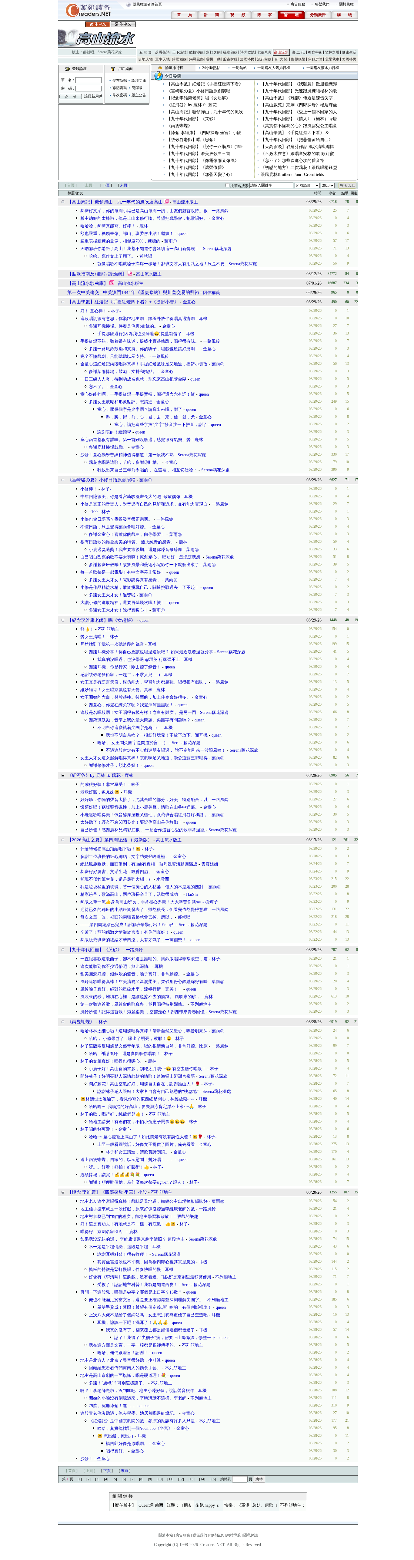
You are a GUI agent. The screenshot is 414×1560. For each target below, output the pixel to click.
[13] (192, 1479)
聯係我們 (199, 1535)
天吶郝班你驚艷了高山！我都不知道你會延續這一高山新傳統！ (139, 248)
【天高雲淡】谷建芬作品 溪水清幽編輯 (297, 146)
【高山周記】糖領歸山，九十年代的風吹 (205, 112)
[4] (106, 1479)
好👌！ (87, 629)
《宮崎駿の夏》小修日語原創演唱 (198, 91)
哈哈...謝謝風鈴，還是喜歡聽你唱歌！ (124, 1053)
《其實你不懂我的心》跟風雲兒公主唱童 (299, 126)
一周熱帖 (239, 68)
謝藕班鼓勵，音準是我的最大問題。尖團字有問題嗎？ (140, 720)
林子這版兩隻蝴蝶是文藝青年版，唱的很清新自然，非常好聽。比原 (144, 1046)
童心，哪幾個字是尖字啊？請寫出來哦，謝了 (139, 409)
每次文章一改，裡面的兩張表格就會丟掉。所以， (127, 917)
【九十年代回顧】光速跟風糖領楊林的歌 (299, 91)
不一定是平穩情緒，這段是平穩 (118, 1247)
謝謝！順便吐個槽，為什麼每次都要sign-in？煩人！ (137, 1182)
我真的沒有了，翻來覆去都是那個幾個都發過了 (150, 1330)
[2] (88, 1479)
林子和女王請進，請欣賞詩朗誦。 (137, 1152)
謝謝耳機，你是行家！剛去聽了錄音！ (125, 667)
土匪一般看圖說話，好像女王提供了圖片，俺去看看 (146, 1144)
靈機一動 (213, 59)
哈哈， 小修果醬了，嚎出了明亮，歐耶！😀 (130, 1038)
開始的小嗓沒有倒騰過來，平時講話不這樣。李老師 (137, 1398)
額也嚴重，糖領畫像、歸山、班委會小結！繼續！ (127, 233)
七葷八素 (264, 52)
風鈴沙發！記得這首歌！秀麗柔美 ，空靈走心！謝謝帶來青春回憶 (142, 1012)
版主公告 (139, 95)
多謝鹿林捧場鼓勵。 (108, 447)
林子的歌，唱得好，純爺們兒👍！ (112, 1114)
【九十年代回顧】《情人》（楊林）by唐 (299, 119)
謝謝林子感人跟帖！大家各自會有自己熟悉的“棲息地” (148, 1091)
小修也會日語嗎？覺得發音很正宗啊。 (116, 519)
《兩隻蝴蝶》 (179, 126)
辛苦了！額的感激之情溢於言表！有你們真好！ (124, 932)
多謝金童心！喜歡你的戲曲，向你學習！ (127, 534)
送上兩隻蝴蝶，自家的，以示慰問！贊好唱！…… (127, 1159)
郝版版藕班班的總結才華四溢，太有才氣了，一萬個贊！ (133, 940)
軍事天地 (162, 59)
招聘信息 (216, 1535)
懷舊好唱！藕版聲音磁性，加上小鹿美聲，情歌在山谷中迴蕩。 (139, 807)
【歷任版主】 (123, 1505)
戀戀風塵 (196, 59)
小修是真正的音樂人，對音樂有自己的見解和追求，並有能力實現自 (144, 504)
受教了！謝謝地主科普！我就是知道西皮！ (137, 1284)
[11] (170, 1479)
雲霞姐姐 (209, 864)
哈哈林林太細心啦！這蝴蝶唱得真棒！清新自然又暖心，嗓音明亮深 (144, 1031)
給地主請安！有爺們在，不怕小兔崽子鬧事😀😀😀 (137, 1122)
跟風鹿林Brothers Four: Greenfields (292, 174)
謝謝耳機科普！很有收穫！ (122, 1254)
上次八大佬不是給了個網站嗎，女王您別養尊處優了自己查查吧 (148, 1315)
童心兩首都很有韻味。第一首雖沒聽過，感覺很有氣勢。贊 (135, 439)
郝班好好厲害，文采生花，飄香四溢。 (116, 871)
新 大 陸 (281, 59)
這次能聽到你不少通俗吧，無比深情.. (115, 966)
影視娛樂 (298, 59)
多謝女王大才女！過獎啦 (112, 595)
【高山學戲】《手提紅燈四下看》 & (295, 132)
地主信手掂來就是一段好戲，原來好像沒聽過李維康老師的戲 (137, 1209)
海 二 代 (298, 52)
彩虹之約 (213, 52)
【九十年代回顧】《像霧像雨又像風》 (203, 160)
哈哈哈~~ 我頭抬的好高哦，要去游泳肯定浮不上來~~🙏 (141, 1106)
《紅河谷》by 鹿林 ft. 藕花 (192, 105)
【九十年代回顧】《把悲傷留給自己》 (297, 139)
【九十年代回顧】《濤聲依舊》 (196, 167)
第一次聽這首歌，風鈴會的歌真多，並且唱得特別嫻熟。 (133, 1004)
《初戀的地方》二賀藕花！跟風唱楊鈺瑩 (299, 167)
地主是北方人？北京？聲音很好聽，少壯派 (120, 1360)
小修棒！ (88, 489)
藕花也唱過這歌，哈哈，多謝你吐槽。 (125, 462)
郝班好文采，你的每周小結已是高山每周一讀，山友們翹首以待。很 (144, 211)
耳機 (203, 318)
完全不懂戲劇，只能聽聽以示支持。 (114, 356)
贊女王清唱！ (93, 637)
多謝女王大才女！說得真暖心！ (118, 610)
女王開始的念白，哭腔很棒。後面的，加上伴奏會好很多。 (135, 697)
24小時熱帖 (211, 68)
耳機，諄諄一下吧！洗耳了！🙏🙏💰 (132, 1322)
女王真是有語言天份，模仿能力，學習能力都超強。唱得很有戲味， (144, 682)
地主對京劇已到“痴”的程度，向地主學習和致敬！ (126, 1216)
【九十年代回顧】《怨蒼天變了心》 (201, 174)
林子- (116, 311)
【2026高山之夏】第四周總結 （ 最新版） (109, 839)
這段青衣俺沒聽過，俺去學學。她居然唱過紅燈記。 (129, 1413)
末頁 (123, 185)
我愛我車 (332, 59)
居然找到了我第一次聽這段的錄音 (112, 644)
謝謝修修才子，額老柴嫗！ (114, 765)
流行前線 (264, 59)
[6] (124, 1479)
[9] (150, 1479)
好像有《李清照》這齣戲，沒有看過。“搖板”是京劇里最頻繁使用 (150, 1277)
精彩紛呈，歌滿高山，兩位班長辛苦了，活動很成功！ (131, 894)
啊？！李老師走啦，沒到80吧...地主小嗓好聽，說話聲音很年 (137, 1390)
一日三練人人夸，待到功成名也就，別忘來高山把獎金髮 (133, 379)
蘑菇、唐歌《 (265, 1505)
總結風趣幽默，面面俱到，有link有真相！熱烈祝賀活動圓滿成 (138, 864)
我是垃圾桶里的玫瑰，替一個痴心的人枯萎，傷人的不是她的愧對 (142, 887)
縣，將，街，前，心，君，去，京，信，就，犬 (150, 417)
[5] (115, 1479)
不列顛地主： (292, 1505)
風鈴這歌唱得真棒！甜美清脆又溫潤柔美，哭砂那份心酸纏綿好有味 (144, 981)
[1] (80, 1479)
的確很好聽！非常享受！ (103, 784)
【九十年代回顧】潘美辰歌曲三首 (198, 153)
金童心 (218, 218)
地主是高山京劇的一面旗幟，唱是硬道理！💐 (123, 1375)
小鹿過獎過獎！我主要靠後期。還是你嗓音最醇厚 (135, 549)
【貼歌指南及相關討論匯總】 (96, 274)
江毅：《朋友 (179, 1505)
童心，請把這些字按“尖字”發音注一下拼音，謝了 (160, 424)
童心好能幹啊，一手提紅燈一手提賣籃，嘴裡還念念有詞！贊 (137, 394)
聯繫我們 (322, 4)
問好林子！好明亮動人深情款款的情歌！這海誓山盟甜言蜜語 (137, 1076)
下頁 (106, 185)
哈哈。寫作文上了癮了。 (112, 256)
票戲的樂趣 (187, 1216)
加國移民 (247, 59)
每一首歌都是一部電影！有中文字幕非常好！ (122, 572)
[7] (132, 1479)
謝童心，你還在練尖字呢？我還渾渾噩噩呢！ (131, 705)
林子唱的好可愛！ (97, 1129)
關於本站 (166, 1535)
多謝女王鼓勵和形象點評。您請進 (120, 402)
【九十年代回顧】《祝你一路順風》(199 (204, 146)
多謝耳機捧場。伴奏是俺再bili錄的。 (123, 326)
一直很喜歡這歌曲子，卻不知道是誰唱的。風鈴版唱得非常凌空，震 (144, 959)
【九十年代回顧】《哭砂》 (192, 119)
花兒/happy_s (207, 1505)
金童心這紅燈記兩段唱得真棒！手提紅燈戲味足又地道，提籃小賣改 (144, 364)
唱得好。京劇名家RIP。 (102, 1231)
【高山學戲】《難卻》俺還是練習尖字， (299, 98)
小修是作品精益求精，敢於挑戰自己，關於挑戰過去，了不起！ (139, 587)
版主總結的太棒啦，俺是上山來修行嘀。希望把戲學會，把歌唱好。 (144, 218)
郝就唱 (88, 52)
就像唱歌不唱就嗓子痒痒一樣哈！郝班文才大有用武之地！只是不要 (161, 264)
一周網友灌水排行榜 (322, 68)
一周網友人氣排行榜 (273, 68)
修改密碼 (119, 95)
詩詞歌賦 (247, 52)
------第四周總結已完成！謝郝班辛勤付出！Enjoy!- (127, 924)
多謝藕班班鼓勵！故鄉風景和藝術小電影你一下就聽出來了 (144, 564)
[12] (181, 1479)
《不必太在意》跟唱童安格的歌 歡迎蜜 (297, 153)
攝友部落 (230, 52)
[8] (141, 1479)
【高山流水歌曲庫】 (87, 283)
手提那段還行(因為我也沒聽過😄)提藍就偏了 (139, 333)
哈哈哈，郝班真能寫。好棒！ (107, 226)
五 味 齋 (145, 52)
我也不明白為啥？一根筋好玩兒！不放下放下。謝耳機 (157, 735)
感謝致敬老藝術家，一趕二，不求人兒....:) (120, 674)
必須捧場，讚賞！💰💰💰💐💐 (110, 1174)
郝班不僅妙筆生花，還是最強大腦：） (116, 879)
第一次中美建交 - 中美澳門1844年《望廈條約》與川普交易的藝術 (133, 292)
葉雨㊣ (170, 241)
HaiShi (192, 894)
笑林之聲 (332, 52)
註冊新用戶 (93, 96)
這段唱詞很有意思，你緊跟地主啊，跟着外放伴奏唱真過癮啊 (137, 318)
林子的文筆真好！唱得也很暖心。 (112, 1061)
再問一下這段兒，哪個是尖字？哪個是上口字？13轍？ (131, 1292)
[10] (160, 1479)
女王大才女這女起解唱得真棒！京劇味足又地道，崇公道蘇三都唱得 (144, 758)
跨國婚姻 (179, 59)
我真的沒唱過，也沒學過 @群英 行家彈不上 (138, 659)
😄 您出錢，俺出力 (115, 1436)
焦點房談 (315, 59)
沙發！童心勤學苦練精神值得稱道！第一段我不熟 (127, 455)
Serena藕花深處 (110, 52)
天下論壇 (179, 52)
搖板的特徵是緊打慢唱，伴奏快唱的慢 (125, 1269)
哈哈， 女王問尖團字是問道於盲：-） (132, 742)
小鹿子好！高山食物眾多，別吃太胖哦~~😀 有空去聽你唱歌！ (147, 1069)
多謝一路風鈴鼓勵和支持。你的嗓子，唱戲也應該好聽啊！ (144, 349)
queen (183, 233)
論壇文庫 (139, 80)
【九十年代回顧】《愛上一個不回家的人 (299, 112)
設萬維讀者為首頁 (147, 4)
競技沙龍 (196, 52)
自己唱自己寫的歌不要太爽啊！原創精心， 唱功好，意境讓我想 (141, 557)
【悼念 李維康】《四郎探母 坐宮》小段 (204, 132)
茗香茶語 (162, 52)
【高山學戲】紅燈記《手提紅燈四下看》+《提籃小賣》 (123, 301)
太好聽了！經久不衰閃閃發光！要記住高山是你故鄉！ (131, 822)
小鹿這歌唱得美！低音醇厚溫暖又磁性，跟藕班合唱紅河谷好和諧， (144, 815)
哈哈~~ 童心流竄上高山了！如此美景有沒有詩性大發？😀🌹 (146, 1137)
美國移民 (349, 59)
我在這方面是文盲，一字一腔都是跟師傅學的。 (133, 1345)
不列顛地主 (108, 629)
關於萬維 (346, 4)
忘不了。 (97, 386)
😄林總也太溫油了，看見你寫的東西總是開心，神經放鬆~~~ (137, 1099)
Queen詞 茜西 (151, 1505)
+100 (93, 512)
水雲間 (162, 879)
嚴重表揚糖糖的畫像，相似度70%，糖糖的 (120, 241)
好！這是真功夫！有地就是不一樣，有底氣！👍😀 (127, 1224)
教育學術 (315, 52)
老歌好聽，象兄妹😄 (99, 792)
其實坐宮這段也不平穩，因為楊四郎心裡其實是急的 (146, 1262)
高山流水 (281, 52)
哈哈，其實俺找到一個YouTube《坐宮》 (134, 1428)
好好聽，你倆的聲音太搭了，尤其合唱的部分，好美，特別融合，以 (144, 799)
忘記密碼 (119, 88)
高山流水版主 (185, 202)
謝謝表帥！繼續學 (114, 432)
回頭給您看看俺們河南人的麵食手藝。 (125, 1368)
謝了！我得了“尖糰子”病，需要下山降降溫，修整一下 (164, 1337)
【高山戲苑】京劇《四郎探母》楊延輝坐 (299, 105)
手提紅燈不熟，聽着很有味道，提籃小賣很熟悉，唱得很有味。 (139, 341)
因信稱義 (211, 292)
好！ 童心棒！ (93, 311)
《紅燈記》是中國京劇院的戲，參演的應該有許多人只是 (142, 1421)
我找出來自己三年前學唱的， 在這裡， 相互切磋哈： (147, 470)
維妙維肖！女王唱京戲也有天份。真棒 (116, 690)
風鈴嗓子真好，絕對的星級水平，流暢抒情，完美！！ (131, 989)
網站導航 (233, 1535)
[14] (202, 1479)
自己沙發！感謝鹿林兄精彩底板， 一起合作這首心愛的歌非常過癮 (142, 830)
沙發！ (86, 1458)
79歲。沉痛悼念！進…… (112, 1405)
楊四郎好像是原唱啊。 (127, 1443)
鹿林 (143, 226)
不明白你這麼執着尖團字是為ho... (128, 727)
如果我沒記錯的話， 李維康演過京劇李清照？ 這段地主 (132, 1239)
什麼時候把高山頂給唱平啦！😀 (110, 849)
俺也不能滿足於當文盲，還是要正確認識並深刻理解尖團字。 (146, 1300)
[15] (213, 1479)
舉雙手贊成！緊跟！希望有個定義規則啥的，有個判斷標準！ (154, 1307)
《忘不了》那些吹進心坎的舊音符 (292, 160)
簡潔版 (137, 88)
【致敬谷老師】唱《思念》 (192, 139)
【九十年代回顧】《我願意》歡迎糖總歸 (299, 84)
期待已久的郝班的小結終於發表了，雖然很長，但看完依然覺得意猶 (144, 909)
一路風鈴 (220, 211)
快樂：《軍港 (237, 1505)
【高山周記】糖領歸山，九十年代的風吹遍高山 (115, 202)
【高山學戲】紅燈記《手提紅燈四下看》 (205, 84)
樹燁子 (211, 902)
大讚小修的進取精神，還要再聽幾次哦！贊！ (122, 602)
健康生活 (349, 52)
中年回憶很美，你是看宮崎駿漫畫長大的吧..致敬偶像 (130, 496)
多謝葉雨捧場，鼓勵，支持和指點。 (123, 371)
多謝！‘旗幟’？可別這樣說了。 (118, 1383)
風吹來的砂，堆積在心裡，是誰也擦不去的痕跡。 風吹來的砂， (140, 996)
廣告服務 (298, 4)
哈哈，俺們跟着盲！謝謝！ (122, 1353)
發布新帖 (119, 80)
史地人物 (145, 59)
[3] (97, 1479)
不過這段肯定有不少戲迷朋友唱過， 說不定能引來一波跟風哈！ (166, 750)
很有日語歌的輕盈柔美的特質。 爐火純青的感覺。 (127, 542)
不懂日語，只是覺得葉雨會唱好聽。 (114, 527)
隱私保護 (250, 1535)
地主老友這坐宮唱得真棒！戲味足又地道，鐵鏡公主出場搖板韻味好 (144, 1201)
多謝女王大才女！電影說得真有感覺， (125, 580)
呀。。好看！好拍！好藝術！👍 (119, 1167)
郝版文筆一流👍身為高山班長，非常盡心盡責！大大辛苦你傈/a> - (142, 902)
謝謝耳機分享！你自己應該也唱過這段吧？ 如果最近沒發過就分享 (151, 652)
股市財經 (230, 59)
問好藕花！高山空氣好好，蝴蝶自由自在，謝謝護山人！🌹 (144, 1084)
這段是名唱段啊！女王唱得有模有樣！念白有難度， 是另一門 (138, 712)
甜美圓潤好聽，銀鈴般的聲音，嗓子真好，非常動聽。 (131, 974)
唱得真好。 (116, 1451)
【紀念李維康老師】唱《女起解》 (198, 98)
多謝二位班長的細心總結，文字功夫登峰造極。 (124, 856)
